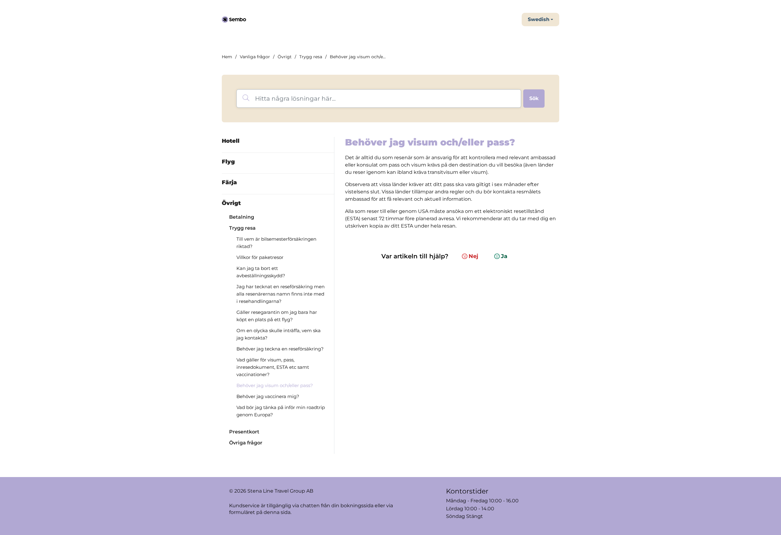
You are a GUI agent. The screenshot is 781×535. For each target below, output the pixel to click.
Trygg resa (310, 56)
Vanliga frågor (255, 56)
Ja (504, 256)
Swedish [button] (538, 19)
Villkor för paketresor (259, 257)
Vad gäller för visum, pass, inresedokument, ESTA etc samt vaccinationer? (272, 367)
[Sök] (534, 98)
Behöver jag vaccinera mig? (267, 396)
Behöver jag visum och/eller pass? (274, 385)
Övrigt (285, 56)
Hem (227, 56)
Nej (473, 256)
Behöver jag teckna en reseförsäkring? (280, 349)
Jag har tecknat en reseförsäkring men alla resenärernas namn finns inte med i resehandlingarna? (280, 294)
